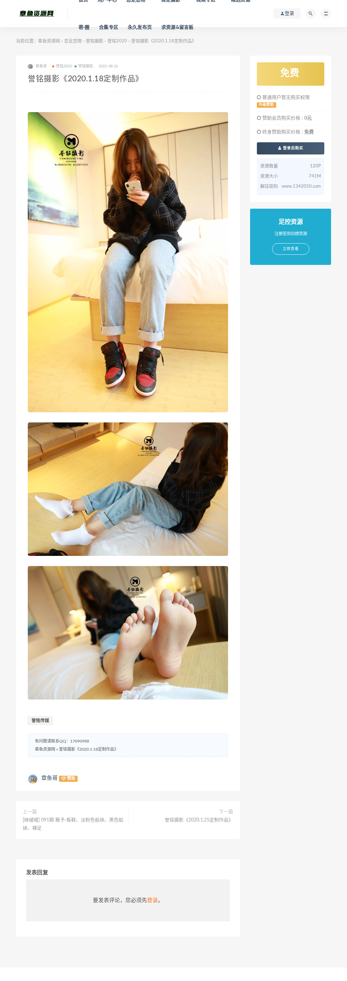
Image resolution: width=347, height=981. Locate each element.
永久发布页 (140, 27)
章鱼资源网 (49, 41)
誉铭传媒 (40, 720)
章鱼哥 (49, 778)
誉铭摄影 (94, 41)
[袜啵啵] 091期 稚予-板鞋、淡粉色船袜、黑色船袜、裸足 (73, 824)
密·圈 (84, 27)
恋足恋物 (73, 41)
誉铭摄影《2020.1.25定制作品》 (199, 820)
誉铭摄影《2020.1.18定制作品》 (88, 749)
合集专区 (108, 27)
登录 (152, 900)
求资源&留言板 (177, 27)
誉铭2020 (117, 41)
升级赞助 (266, 104)
